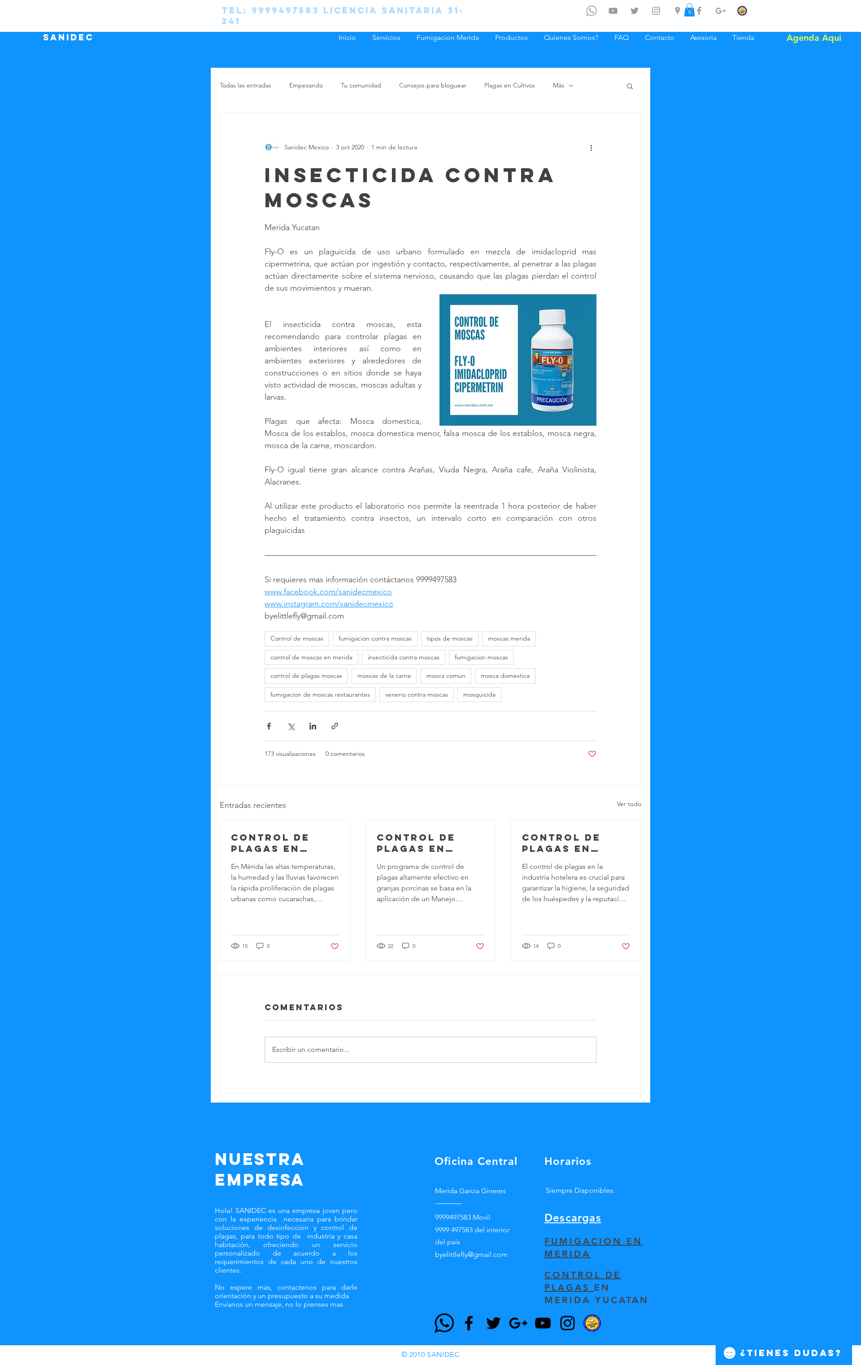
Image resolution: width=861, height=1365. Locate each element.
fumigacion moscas (481, 657)
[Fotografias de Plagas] (656, 10)
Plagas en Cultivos (509, 85)
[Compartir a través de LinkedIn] (313, 726)
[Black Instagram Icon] (567, 1323)
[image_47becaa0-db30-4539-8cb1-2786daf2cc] (592, 1323)
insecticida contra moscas (403, 657)
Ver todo (629, 804)
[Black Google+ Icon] (518, 1323)
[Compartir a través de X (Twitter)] (291, 726)
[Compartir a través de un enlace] (334, 726)
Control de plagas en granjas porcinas (416, 843)
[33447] (444, 1323)
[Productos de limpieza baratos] (699, 10)
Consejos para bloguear (432, 85)
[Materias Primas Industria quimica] (720, 10)
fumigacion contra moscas (375, 638)
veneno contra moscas (416, 694)
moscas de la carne (384, 676)
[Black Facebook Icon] (468, 1323)
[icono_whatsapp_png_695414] (591, 10)
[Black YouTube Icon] (542, 1323)
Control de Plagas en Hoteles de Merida (561, 843)
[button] (630, 85)
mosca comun (445, 676)
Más (558, 85)
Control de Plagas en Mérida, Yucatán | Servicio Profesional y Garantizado (279, 843)
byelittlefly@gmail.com (471, 1254)
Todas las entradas (245, 85)
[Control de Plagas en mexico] (634, 10)
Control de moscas (296, 638)
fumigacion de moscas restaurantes (320, 694)
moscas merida (509, 638)
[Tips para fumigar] (613, 10)
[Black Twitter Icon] (493, 1323)
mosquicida (479, 694)
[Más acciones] (591, 147)
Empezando (306, 85)
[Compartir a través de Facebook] (269, 726)
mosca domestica (505, 676)
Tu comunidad (361, 85)
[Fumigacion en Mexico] (677, 10)
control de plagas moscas (306, 676)
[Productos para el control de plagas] (742, 10)
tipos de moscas (450, 638)
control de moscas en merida (311, 657)
